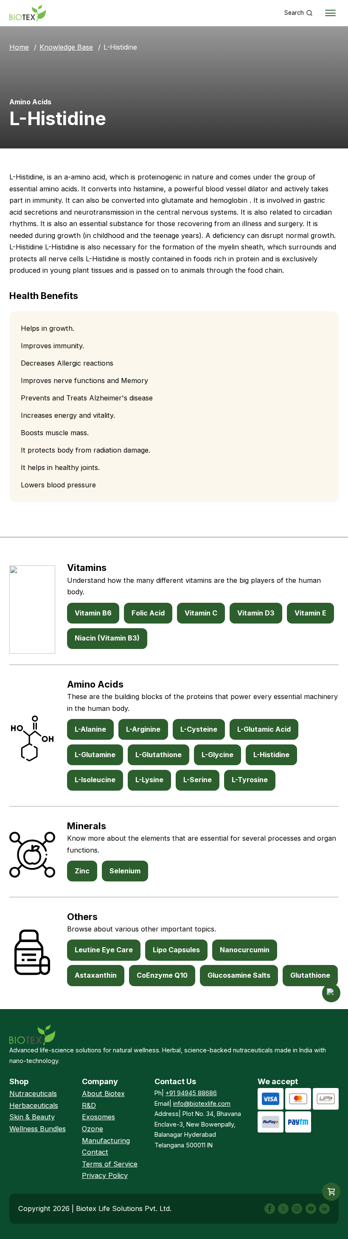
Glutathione (310, 975)
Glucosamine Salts (239, 975)
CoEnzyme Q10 (162, 975)
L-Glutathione (158, 754)
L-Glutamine (95, 754)
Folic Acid (148, 613)
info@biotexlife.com (201, 1103)
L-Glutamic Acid (264, 729)
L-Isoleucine (95, 779)
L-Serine (197, 779)
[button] (331, 1192)
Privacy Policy (105, 1175)
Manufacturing (106, 1140)
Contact (95, 1152)
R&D (89, 1105)
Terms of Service (110, 1164)
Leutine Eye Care (104, 949)
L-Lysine (149, 779)
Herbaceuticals (33, 1105)
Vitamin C (201, 613)
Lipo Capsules (176, 949)
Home (19, 47)
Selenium (124, 871)
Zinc (82, 871)
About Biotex (103, 1093)
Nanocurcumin (244, 949)
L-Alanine (90, 729)
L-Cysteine (198, 729)
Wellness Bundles (37, 1128)
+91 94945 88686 (191, 1092)
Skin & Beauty (32, 1117)
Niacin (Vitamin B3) (107, 638)
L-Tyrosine (250, 779)
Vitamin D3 (256, 613)
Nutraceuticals (33, 1093)
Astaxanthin (96, 975)
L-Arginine (143, 729)
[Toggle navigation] (330, 13)
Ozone (92, 1128)
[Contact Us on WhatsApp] (331, 993)
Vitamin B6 (93, 613)
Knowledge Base (66, 47)
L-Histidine (271, 754)
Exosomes (98, 1117)
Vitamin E (310, 613)
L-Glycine (217, 754)
